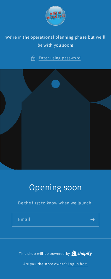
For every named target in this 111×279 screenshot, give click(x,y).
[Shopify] (81, 253)
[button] (55, 58)
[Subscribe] (92, 220)
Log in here (78, 263)
